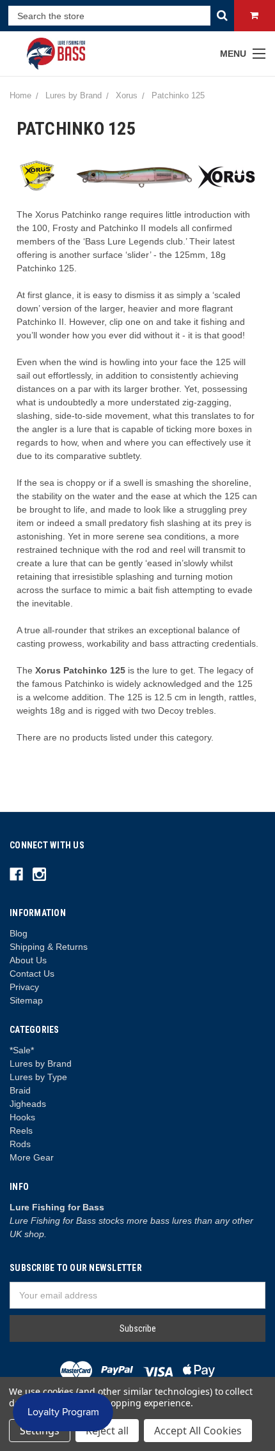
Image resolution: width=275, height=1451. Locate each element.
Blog (19, 933)
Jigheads (28, 1104)
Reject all (107, 1431)
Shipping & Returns (49, 947)
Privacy (24, 987)
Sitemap (26, 1000)
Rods (20, 1144)
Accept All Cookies (198, 1431)
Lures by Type (38, 1077)
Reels (21, 1130)
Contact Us (32, 973)
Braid (20, 1090)
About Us (28, 960)
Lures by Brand (41, 1063)
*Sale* (22, 1050)
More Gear (32, 1157)
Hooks (22, 1117)
